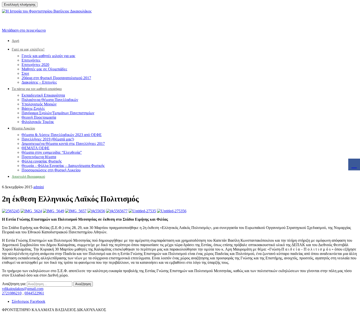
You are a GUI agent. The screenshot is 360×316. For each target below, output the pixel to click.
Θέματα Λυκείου (23, 128)
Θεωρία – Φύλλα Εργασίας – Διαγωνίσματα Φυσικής (63, 166)
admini (38, 187)
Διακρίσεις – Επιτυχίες (39, 82)
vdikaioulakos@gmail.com (22, 289)
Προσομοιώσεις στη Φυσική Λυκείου (51, 170)
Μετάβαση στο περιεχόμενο (24, 30)
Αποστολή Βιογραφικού (28, 176)
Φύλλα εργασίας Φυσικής (42, 161)
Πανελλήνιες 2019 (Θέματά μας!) (48, 139)
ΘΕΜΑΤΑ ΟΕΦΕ (35, 148)
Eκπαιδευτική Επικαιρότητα (43, 95)
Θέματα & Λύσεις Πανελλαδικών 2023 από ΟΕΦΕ (62, 135)
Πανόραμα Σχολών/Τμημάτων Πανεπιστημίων (58, 113)
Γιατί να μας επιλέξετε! (28, 49)
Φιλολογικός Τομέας (38, 122)
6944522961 (34, 293)
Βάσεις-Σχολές (33, 108)
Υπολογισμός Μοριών (39, 104)
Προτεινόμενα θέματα (39, 157)
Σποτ (25, 73)
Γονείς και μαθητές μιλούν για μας (48, 56)
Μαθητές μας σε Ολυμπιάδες (44, 69)
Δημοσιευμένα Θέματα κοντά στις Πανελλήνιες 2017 (63, 143)
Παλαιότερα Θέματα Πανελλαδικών (50, 100)
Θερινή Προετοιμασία (39, 117)
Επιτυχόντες (31, 60)
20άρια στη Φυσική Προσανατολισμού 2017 (56, 78)
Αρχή (15, 41)
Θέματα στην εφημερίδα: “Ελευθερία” (52, 152)
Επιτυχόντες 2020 (35, 65)
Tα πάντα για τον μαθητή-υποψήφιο (37, 89)
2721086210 (12, 293)
